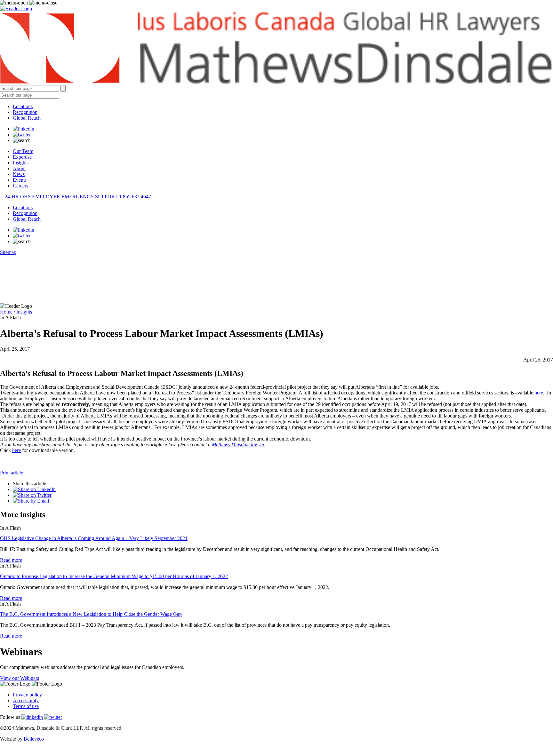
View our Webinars (19, 678)
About (19, 168)
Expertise (22, 157)
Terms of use (26, 706)
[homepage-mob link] (16, 8)
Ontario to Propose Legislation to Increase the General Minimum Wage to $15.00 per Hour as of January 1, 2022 (114, 576)
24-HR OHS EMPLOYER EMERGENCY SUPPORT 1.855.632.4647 (78, 196)
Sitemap (8, 252)
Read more (11, 560)
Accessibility (26, 700)
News (19, 174)
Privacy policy (27, 694)
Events (20, 180)
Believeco (34, 739)
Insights (20, 162)
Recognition (25, 112)
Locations (23, 106)
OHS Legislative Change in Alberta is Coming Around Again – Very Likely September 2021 (94, 538)
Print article (11, 472)
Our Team (23, 151)
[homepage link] (276, 48)
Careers (20, 185)
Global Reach (27, 118)
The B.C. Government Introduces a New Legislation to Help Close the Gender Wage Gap (91, 614)
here (538, 392)
